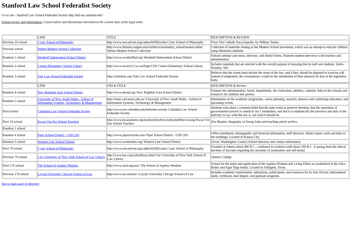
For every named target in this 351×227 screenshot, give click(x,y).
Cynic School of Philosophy (56, 42)
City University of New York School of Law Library (71, 157)
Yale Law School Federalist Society (60, 76)
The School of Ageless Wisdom (58, 165)
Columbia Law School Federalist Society (64, 111)
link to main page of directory (20, 184)
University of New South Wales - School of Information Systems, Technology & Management (70, 100)
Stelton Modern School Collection (59, 49)
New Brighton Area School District (60, 92)
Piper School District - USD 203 (58, 135)
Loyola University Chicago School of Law (65, 174)
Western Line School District (56, 141)
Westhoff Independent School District (62, 57)
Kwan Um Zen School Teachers (58, 121)
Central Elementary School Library (60, 66)
